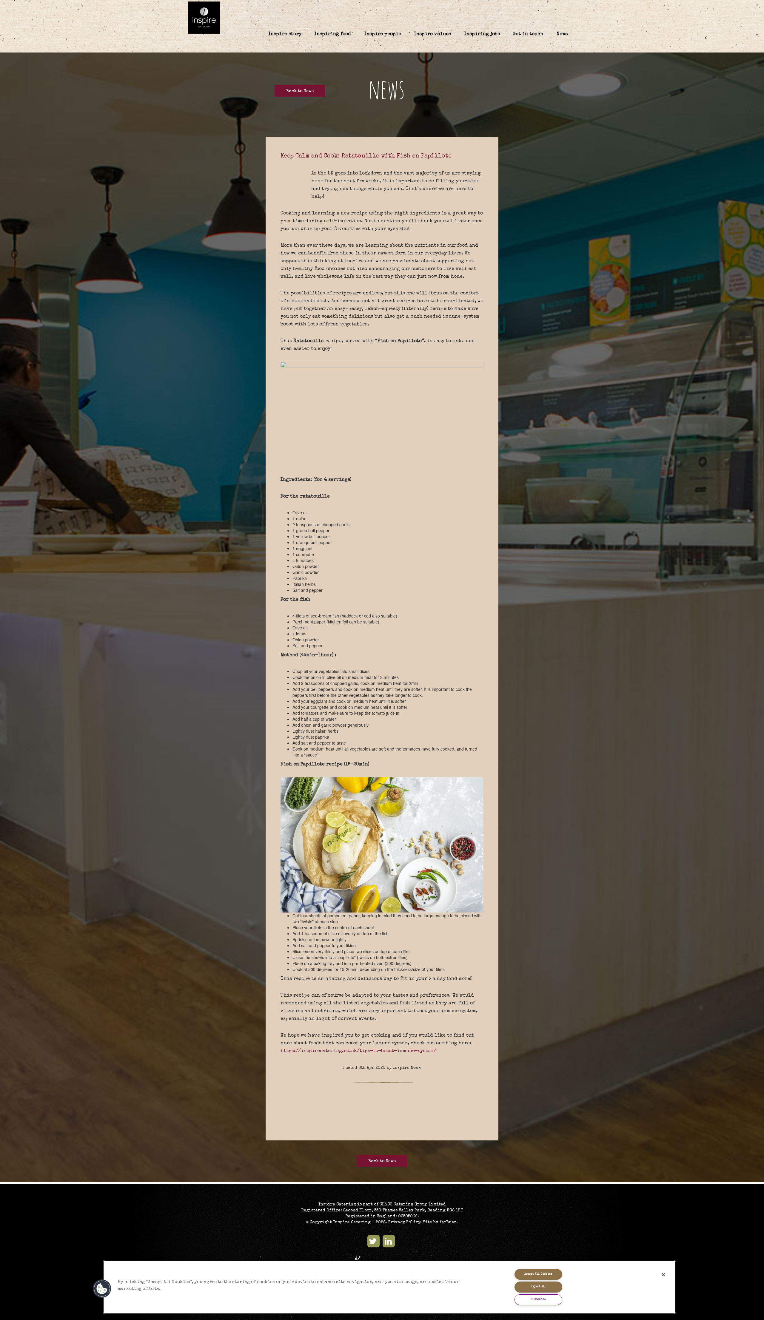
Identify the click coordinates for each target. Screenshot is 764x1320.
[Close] (663, 1274)
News (562, 34)
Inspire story (284, 34)
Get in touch (528, 34)
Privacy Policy (404, 1222)
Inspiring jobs (482, 34)
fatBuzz (447, 1222)
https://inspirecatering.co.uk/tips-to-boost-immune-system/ (358, 1051)
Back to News (300, 91)
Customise (538, 1299)
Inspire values (432, 34)
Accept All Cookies (538, 1274)
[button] (102, 1288)
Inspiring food (332, 34)
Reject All (538, 1286)
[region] (389, 1287)
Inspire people (382, 34)
